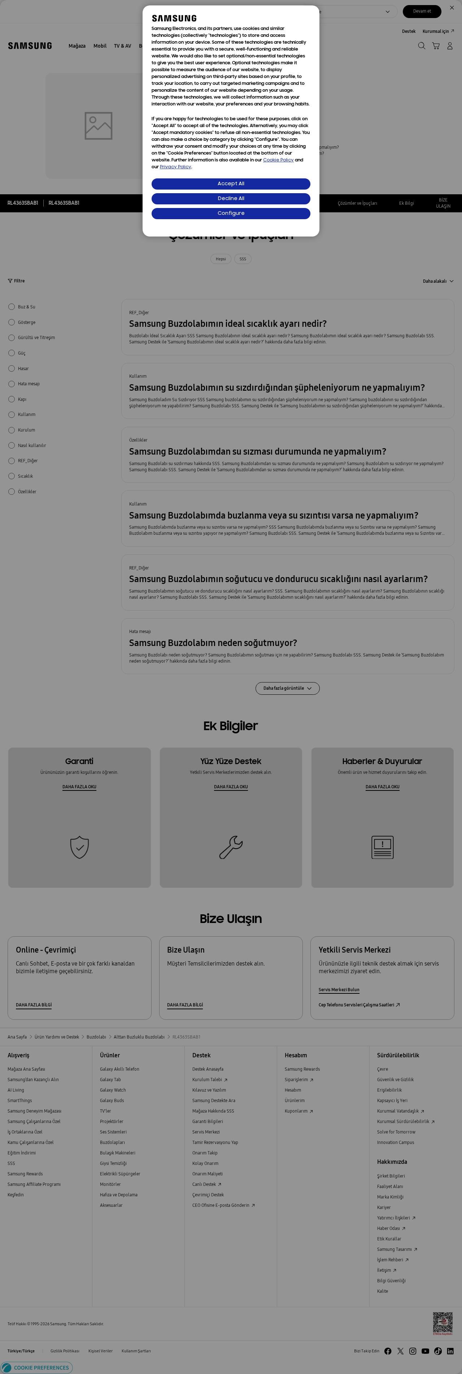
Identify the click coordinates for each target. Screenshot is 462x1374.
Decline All (231, 198)
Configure (231, 213)
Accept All (231, 184)
